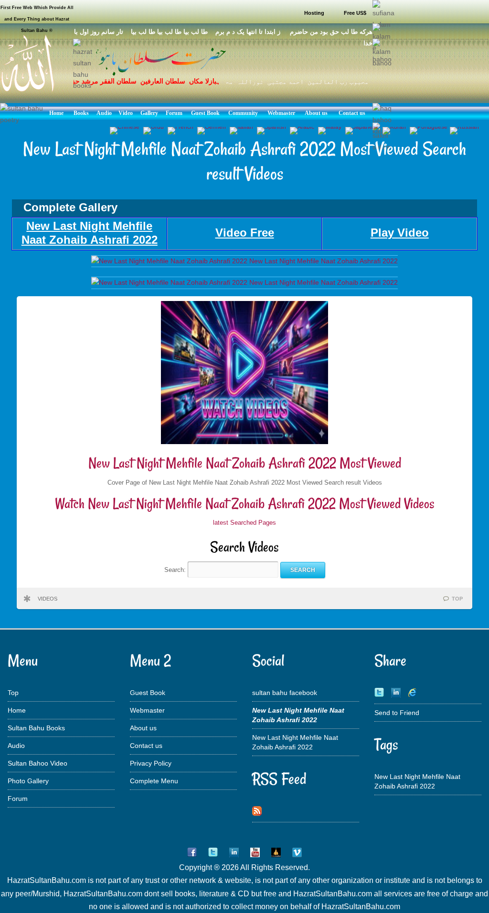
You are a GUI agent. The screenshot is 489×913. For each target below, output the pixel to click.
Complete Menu (154, 781)
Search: (176, 569)
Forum (18, 798)
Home (17, 710)
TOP (457, 599)
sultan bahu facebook (284, 692)
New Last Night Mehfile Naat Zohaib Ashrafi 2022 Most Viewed (244, 463)
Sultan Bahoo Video (37, 763)
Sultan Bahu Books (36, 728)
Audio (16, 745)
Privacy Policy (150, 763)
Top (13, 692)
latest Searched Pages (244, 522)
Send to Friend (396, 712)
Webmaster (147, 710)
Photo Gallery (28, 781)
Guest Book (147, 692)
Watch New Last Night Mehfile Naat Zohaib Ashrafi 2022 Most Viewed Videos (245, 503)
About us (143, 728)
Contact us (146, 745)
